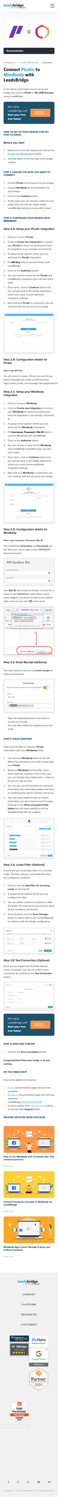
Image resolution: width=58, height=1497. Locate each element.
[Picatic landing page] (16, 31)
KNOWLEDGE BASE (31, 1102)
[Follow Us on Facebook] (8, 1482)
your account (37, 1105)
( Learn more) (37, 601)
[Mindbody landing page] (42, 31)
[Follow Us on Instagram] (18, 1482)
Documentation (14, 51)
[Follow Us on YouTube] (38, 1482)
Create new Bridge (18, 154)
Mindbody (13, 1095)
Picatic (11, 1087)
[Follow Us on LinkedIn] (28, 1482)
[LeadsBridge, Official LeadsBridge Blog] (15, 5)
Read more (9, 1166)
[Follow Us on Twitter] (49, 1482)
